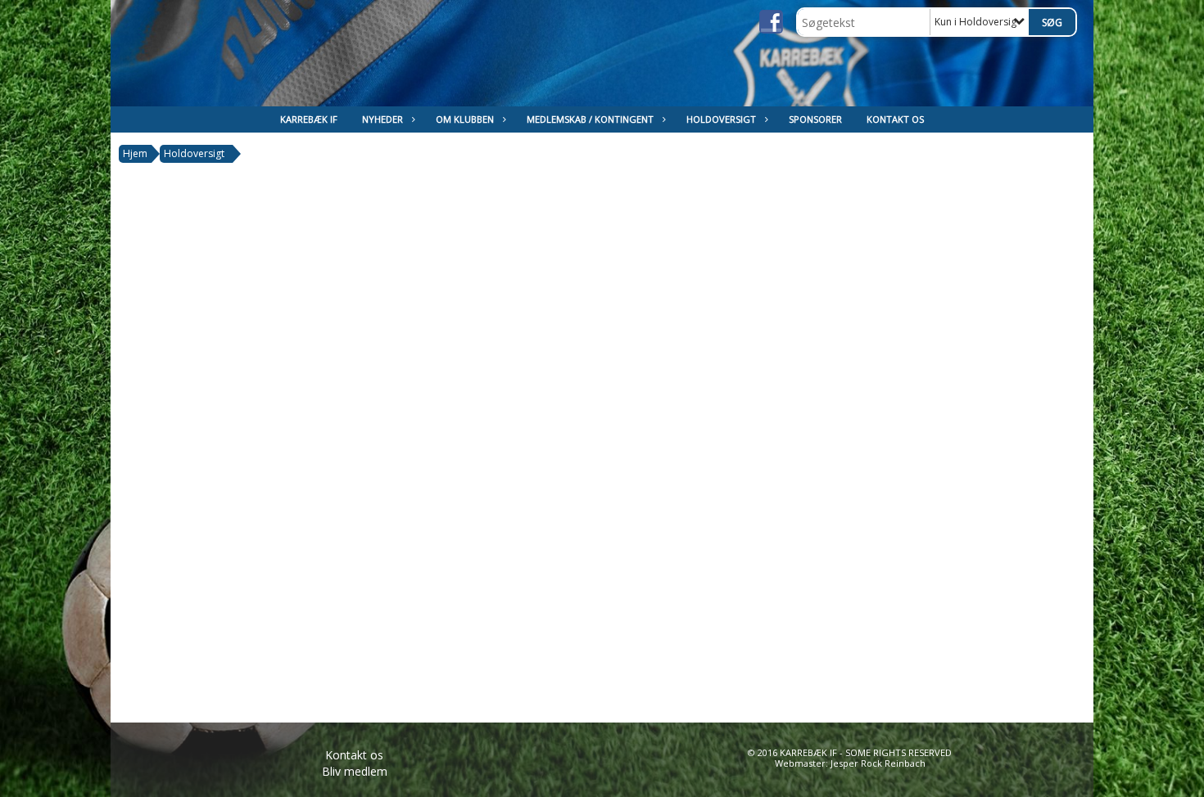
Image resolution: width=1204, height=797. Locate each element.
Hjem (135, 153)
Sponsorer (815, 119)
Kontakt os (895, 119)
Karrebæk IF (308, 119)
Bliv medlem (354, 771)
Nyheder (382, 119)
